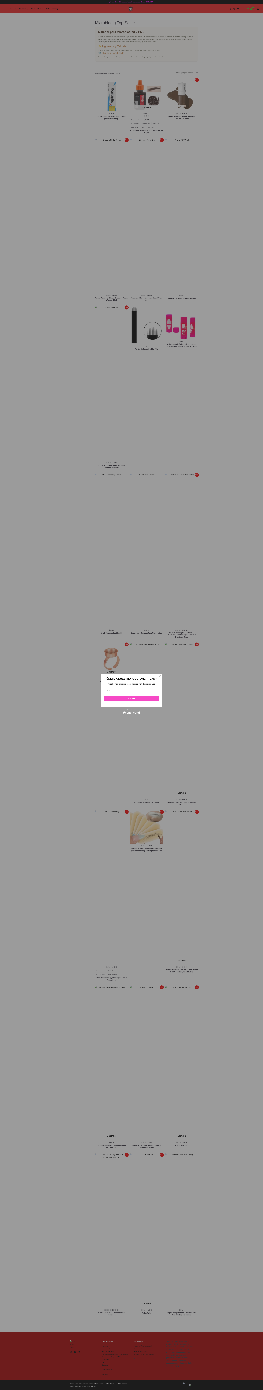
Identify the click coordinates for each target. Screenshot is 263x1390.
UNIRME (131, 698)
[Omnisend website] (131, 711)
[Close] (159, 676)
